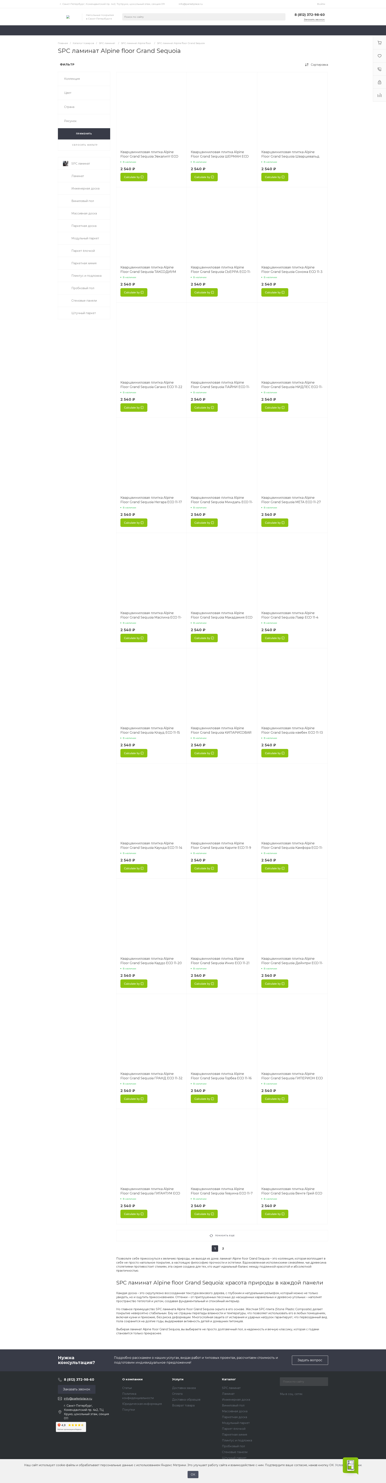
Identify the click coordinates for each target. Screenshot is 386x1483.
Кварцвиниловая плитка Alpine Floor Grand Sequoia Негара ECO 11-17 (151, 500)
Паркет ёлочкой (233, 1429)
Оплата (177, 1394)
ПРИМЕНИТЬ (84, 133)
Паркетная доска (234, 1417)
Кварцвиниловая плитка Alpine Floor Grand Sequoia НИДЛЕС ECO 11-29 (292, 387)
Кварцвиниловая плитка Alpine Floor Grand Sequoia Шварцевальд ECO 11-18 (290, 156)
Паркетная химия (234, 1434)
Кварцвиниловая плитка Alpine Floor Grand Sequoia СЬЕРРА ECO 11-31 (221, 271)
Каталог (229, 1379)
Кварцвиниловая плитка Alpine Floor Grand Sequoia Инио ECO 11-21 (220, 961)
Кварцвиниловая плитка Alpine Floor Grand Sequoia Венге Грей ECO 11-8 (291, 1193)
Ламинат (228, 1394)
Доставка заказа (184, 1388)
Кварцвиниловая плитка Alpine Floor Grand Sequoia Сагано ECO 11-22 (151, 385)
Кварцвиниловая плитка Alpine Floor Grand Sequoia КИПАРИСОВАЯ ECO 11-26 (221, 732)
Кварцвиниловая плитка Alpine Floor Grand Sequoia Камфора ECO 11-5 (292, 847)
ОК (193, 1474)
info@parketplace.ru (191, 3)
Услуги (178, 1379)
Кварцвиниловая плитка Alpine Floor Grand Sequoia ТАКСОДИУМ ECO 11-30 (148, 271)
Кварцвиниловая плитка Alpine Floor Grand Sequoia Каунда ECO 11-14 (151, 845)
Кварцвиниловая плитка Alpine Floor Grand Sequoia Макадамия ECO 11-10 (222, 617)
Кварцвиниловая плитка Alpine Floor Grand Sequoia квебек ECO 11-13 (292, 730)
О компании (132, 1379)
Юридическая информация (142, 1404)
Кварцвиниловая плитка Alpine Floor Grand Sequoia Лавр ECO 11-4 (289, 615)
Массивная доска (234, 1411)
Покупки (128, 1409)
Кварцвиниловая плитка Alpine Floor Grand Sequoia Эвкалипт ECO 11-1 (149, 156)
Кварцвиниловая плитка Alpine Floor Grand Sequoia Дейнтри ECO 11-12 (292, 963)
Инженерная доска (236, 1399)
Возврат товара (183, 1405)
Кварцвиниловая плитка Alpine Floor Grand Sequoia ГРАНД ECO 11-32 (151, 1076)
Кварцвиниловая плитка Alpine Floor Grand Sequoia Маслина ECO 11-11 (151, 617)
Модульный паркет (236, 1423)
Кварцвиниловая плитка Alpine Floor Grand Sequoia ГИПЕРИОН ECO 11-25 (292, 1078)
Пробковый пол (233, 1446)
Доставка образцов (186, 1399)
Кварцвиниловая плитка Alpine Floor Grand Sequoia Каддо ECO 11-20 (151, 961)
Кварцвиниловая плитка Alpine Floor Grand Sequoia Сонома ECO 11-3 (291, 269)
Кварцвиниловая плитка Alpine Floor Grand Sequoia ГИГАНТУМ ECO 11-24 (150, 1193)
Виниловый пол (233, 1405)
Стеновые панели (234, 1452)
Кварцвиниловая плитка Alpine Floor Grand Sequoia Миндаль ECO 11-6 (222, 502)
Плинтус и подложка (237, 1440)
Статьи (127, 1388)
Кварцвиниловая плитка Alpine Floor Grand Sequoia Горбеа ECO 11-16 (221, 1076)
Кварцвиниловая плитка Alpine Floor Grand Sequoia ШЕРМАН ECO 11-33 (220, 156)
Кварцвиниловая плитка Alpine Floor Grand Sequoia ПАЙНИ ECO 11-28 (220, 387)
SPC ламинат (231, 1388)
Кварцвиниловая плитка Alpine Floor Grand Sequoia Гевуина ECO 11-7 (222, 1191)
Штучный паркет (234, 1458)
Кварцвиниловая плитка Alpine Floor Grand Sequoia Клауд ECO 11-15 (150, 730)
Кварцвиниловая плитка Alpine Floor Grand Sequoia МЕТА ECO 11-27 (291, 500)
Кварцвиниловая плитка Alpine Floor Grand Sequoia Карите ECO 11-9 (221, 845)
